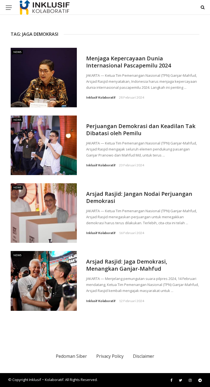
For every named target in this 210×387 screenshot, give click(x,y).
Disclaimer (143, 356)
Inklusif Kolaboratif (101, 97)
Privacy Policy (110, 356)
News (17, 52)
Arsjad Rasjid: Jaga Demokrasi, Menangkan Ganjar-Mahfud (126, 265)
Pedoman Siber (71, 356)
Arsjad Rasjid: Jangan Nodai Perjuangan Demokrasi (139, 197)
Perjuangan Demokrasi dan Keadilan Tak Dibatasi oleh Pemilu (141, 129)
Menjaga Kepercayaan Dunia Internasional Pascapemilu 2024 (128, 62)
